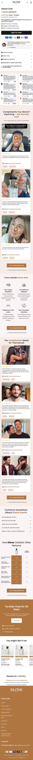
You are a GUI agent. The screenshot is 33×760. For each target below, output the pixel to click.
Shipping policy (21, 757)
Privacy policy (26, 755)
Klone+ (3, 727)
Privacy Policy (5, 706)
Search (3, 702)
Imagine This (19, 659)
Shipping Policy (5, 712)
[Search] (27, 2)
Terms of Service (6, 709)
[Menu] (2, 2)
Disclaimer (4, 724)
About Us (3, 730)
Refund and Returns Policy (6, 716)
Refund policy (18, 755)
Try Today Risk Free (16, 265)
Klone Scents (11, 755)
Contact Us (4, 721)
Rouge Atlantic (5, 659)
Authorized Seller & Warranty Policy (6, 735)
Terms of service (13, 757)
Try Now (16, 620)
